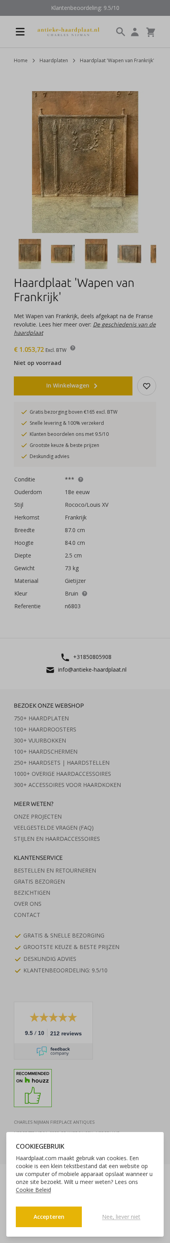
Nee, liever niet (121, 1216)
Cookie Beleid (33, 1189)
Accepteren (49, 1216)
